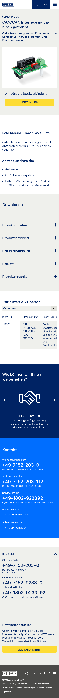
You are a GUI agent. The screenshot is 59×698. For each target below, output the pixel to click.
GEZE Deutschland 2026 (13, 680)
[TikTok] (49, 673)
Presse (49, 687)
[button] (3, 400)
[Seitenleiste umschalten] (45, 4)
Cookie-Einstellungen (25, 687)
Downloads (33, 132)
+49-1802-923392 (22, 498)
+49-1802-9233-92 (23, 592)
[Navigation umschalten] (54, 4)
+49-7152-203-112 (22, 481)
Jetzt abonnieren (29, 649)
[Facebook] (44, 673)
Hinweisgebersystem (17, 684)
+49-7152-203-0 (20, 465)
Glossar (40, 687)
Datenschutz (7, 687)
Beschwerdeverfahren (39, 684)
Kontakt (8, 554)
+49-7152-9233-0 (22, 582)
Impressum (7, 691)
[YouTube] (54, 673)
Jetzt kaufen (29, 102)
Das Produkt (11, 132)
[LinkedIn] (35, 673)
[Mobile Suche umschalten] (36, 4)
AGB (4, 684)
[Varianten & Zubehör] (29, 309)
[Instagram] (40, 673)
